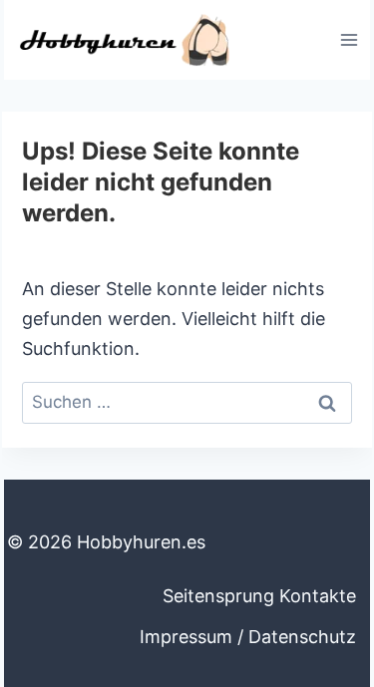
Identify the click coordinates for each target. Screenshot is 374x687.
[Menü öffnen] (348, 39)
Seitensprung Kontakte (259, 595)
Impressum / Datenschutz (248, 636)
